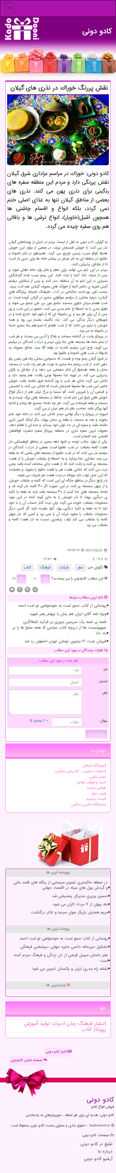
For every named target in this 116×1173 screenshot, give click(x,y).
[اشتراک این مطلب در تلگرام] (35, 589)
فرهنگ (45, 568)
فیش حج (99, 794)
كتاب (55, 292)
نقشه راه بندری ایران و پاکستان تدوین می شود (70, 969)
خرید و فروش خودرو (91, 782)
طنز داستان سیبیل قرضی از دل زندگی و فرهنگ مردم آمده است (61, 958)
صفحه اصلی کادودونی (27, 1060)
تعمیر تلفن (98, 777)
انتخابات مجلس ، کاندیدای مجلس (80, 771)
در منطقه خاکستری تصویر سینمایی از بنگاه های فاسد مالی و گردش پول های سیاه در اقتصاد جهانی (61, 885)
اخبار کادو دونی (57, 1052)
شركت (38, 342)
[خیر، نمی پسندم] (21, 578)
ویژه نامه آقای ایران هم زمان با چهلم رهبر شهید (68, 614)
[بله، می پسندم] (45, 578)
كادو (91, 242)
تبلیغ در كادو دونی (96, 1144)
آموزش (31, 1023)
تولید (44, 1023)
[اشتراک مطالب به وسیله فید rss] (27, 589)
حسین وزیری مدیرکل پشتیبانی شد (80, 896)
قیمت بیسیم (96, 799)
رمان (70, 1023)
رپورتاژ (99, 1029)
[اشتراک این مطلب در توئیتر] (12, 589)
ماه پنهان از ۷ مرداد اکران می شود (80, 904)
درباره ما (105, 1151)
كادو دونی (97, 29)
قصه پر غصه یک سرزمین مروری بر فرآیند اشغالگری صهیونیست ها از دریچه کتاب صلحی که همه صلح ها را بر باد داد (59, 627)
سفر (55, 281)
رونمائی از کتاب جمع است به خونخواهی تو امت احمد (62, 606)
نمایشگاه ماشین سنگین (88, 805)
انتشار (99, 1023)
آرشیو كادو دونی (98, 1159)
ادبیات (57, 1023)
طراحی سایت (96, 788)
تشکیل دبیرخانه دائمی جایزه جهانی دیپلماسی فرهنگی (64, 947)
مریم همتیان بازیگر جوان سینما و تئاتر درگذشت (69, 912)
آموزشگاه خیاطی (94, 766)
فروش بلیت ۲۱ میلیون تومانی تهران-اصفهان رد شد (65, 641)
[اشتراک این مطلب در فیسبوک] (19, 589)
